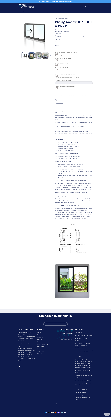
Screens (57, 45)
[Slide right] (50, 55)
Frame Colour (58, 33)
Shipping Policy (40, 351)
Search (39, 332)
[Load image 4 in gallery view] (45, 55)
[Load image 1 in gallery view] (25, 55)
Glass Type (57, 39)
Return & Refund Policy (42, 344)
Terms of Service (41, 348)
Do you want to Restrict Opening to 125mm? (65, 74)
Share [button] (57, 302)
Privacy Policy (40, 346)
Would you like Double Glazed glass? (63, 58)
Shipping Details (41, 341)
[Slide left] (19, 55)
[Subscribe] (66, 324)
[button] (33, 12)
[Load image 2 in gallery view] (31, 55)
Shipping (57, 31)
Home (38, 334)
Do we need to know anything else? (63, 80)
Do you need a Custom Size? (61, 67)
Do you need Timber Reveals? (61, 63)
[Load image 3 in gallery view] (38, 55)
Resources (39, 339)
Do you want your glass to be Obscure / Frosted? (66, 52)
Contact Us (40, 353)
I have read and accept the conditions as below (65, 86)
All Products (40, 337)
